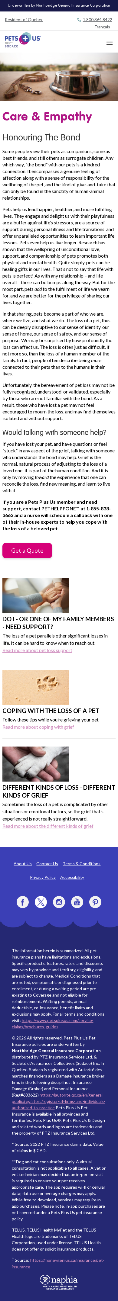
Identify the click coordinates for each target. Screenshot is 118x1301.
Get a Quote (27, 550)
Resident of (24, 19)
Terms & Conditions (81, 863)
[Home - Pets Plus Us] (23, 39)
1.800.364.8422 (97, 19)
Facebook (23, 902)
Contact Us (47, 863)
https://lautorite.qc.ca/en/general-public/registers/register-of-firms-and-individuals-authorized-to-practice (58, 1101)
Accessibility (72, 877)
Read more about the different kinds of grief (47, 826)
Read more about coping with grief (38, 727)
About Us (23, 863)
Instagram (59, 902)
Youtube (77, 902)
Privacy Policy (43, 877)
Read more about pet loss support (37, 650)
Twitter (41, 902)
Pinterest (95, 902)
